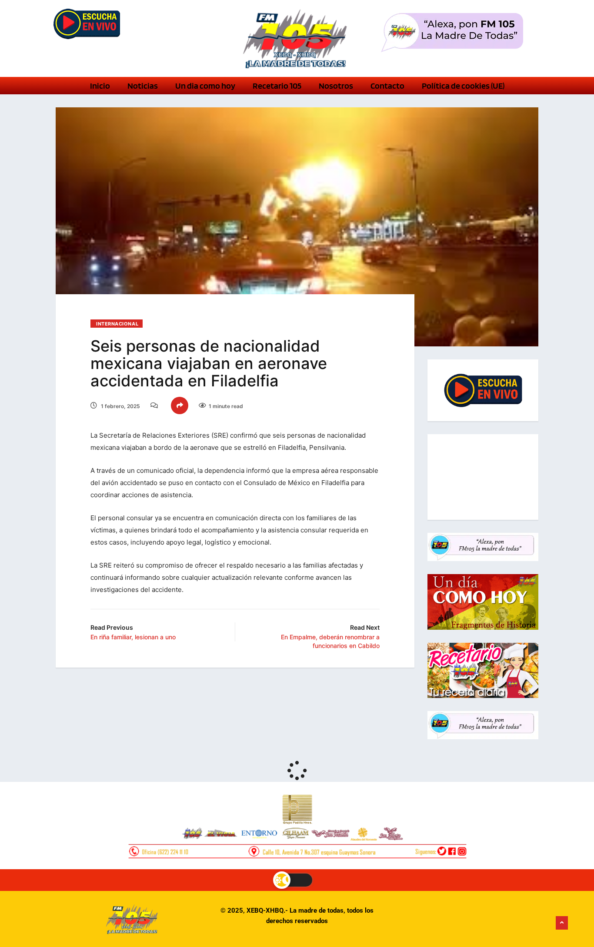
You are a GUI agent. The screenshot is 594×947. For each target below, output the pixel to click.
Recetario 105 (277, 85)
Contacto (387, 85)
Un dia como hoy (205, 85)
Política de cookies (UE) (463, 85)
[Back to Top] (562, 923)
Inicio (100, 85)
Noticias (142, 85)
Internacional (117, 324)
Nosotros (336, 85)
